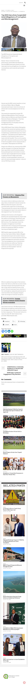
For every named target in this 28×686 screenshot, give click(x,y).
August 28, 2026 (7, 544)
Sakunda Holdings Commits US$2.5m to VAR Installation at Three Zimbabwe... (13, 541)
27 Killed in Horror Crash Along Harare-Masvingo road (12, 509)
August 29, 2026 (7, 511)
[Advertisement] (14, 86)
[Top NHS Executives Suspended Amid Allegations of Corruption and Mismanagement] (6, 347)
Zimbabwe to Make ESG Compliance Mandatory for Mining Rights (13, 628)
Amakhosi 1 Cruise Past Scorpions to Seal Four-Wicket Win (13, 473)
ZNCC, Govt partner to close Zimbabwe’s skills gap (14, 660)
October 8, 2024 (9, 10)
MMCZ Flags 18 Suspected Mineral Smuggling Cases (12, 565)
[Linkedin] (9, 331)
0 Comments (22, 11)
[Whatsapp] (12, 331)
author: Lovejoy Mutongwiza (9, 11)
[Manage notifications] (24, 682)
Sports (5, 407)
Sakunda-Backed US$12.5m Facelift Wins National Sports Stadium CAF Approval (13, 410)
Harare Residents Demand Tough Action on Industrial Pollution (12, 597)
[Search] (24, 2)
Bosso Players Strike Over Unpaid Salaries (12, 453)
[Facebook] (3, 331)
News (2, 10)
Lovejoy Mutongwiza (16, 354)
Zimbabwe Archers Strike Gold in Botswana (12, 432)
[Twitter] (6, 331)
